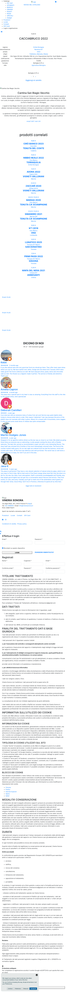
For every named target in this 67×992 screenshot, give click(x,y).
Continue (10, 988)
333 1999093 (9, 506)
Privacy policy (22, 524)
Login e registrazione (10, 28)
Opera (8, 794)
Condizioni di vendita (9, 524)
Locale (5, 22)
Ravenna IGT (38, 49)
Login (17, 552)
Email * (4, 539)
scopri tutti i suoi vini (33, 121)
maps (29, 503)
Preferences (18, 988)
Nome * (4, 561)
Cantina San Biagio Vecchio (33, 42)
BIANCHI (10, 7)
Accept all (33, 988)
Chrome (8, 787)
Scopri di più (6, 297)
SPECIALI (10, 16)
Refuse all (25, 988)
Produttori (6, 20)
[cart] (55, 2)
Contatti (6, 24)
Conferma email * (8, 568)
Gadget (9, 18)
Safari (7, 796)
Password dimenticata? (44, 552)
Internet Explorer (11, 792)
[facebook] (3, 519)
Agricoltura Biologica (39, 65)
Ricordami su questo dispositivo (14, 548)
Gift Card (6, 26)
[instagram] (5, 519)
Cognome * (27, 561)
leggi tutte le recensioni (33, 486)
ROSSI (9, 13)
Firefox (8, 789)
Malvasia (40, 54)
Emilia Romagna (38, 47)
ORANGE (10, 9)
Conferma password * (53, 568)
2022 (38, 52)
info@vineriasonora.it (26, 506)
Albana (45, 54)
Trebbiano (32, 54)
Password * (38, 539)
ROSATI (9, 11)
